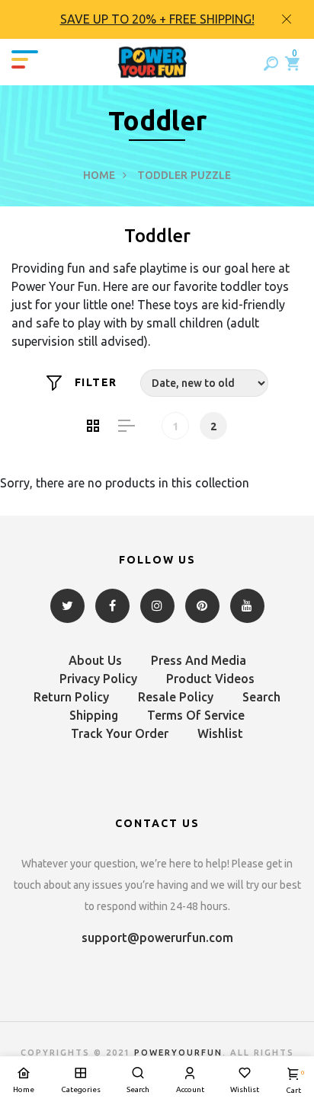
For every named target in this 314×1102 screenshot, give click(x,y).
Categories (81, 1089)
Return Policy (71, 697)
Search (261, 697)
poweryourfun (178, 1052)
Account (190, 1089)
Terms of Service (196, 715)
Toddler (162, 175)
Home (99, 175)
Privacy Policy (98, 678)
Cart (293, 1081)
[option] (157, 19)
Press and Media (198, 660)
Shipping (93, 715)
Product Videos (210, 678)
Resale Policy (175, 697)
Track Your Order (119, 733)
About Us (95, 660)
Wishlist (220, 733)
